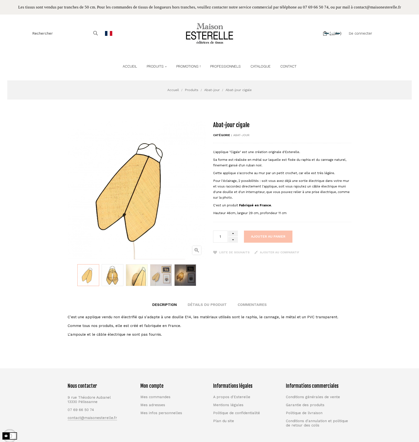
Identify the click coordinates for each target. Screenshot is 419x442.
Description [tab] (164, 304)
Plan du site (223, 421)
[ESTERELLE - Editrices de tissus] (209, 33)
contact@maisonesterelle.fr (92, 418)
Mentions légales (228, 405)
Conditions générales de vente (313, 397)
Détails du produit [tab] (207, 304)
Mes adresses (152, 405)
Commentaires (252, 304)
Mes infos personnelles (161, 413)
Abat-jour (241, 135)
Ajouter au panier (268, 236)
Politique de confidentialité (236, 413)
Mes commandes (155, 397)
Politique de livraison (304, 413)
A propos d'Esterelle (231, 397)
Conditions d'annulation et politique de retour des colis (317, 423)
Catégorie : (222, 135)
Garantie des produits (305, 405)
